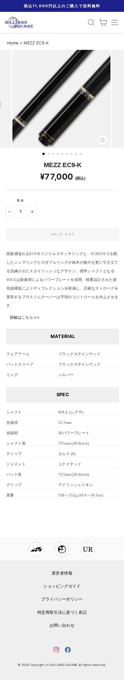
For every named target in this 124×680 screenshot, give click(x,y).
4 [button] (58, 154)
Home (12, 42)
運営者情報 (62, 573)
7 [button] (72, 154)
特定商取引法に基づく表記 (62, 612)
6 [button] (67, 154)
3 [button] (53, 154)
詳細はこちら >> (25, 317)
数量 (21, 200)
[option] (62, 99)
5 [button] (62, 154)
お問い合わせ (62, 625)
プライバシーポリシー (61, 599)
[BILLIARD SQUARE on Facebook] (68, 651)
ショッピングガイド (61, 586)
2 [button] (49, 154)
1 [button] (43, 154)
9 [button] (81, 154)
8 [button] (76, 154)
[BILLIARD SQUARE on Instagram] (56, 651)
